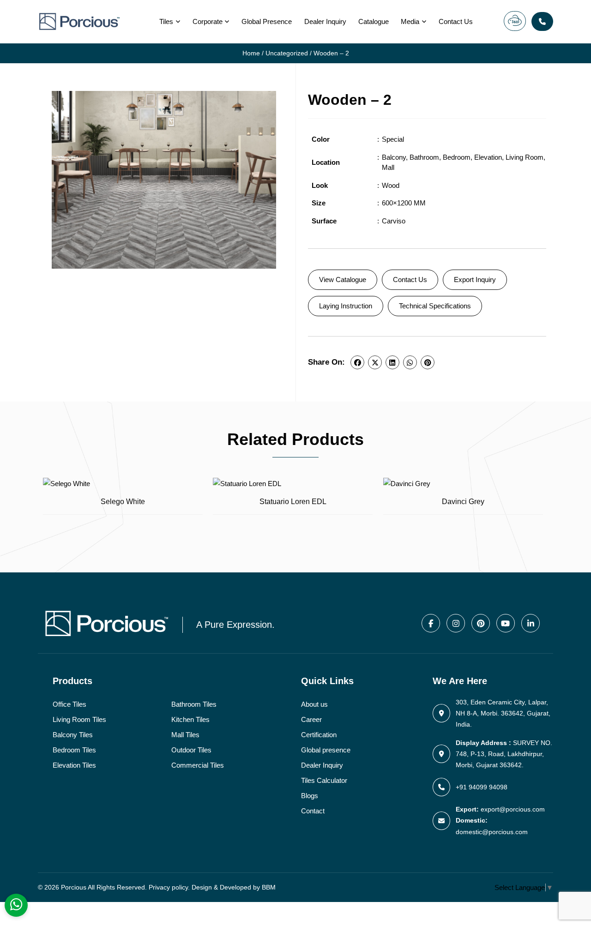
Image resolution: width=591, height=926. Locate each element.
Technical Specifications (435, 306)
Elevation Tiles (74, 765)
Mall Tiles (185, 735)
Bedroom (456, 157)
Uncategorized (286, 53)
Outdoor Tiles (191, 750)
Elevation (488, 157)
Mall (388, 167)
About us (314, 704)
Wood (390, 185)
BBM (269, 887)
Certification (319, 735)
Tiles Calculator (324, 780)
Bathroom (424, 157)
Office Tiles (69, 704)
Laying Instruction (345, 306)
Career (311, 719)
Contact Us (410, 279)
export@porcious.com (513, 809)
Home (251, 53)
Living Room (524, 157)
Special (393, 139)
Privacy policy (168, 887)
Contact (313, 811)
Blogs (309, 796)
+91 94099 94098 (481, 787)
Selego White (123, 501)
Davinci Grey (463, 501)
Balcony (394, 157)
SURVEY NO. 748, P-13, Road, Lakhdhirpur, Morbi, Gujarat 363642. (504, 754)
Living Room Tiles (79, 719)
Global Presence (266, 21)
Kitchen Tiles (190, 719)
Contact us (456, 21)
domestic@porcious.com (492, 832)
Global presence (325, 750)
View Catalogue (342, 279)
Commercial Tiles (197, 765)
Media (410, 21)
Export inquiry (475, 279)
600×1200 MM (404, 203)
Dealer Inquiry (325, 21)
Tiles (166, 21)
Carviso (393, 221)
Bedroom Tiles (74, 750)
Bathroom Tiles (194, 704)
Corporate (208, 21)
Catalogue (373, 21)
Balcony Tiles (73, 735)
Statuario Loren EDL (292, 501)
